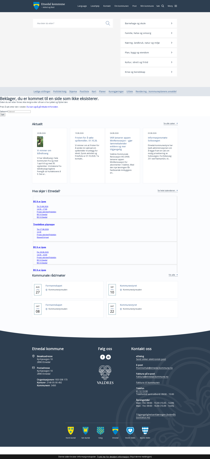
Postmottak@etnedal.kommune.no (154, 367)
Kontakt (107, 6)
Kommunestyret (128, 285)
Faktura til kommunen (148, 382)
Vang (100, 438)
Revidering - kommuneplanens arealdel (156, 91)
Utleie (130, 91)
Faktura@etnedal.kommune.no (152, 376)
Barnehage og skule (135, 23)
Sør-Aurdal (85, 438)
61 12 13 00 (142, 391)
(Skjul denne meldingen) (141, 456)
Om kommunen (121, 6)
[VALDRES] (105, 374)
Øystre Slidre (145, 438)
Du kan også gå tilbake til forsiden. (42, 106)
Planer (102, 91)
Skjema (73, 91)
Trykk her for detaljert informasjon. (113, 456)
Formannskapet (54, 285)
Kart (94, 91)
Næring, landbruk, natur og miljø (142, 42)
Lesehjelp (95, 6)
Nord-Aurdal (71, 438)
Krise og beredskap (135, 71)
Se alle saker (169, 123)
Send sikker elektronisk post (151, 359)
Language (82, 6)
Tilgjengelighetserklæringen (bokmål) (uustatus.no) (155, 416)
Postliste (84, 91)
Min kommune (147, 6)
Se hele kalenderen (166, 190)
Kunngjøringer (116, 91)
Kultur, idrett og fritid (136, 62)
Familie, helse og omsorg (138, 33)
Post (134, 6)
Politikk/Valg (59, 91)
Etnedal (115, 438)
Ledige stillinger (42, 91)
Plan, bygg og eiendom (137, 52)
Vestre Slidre (130, 438)
